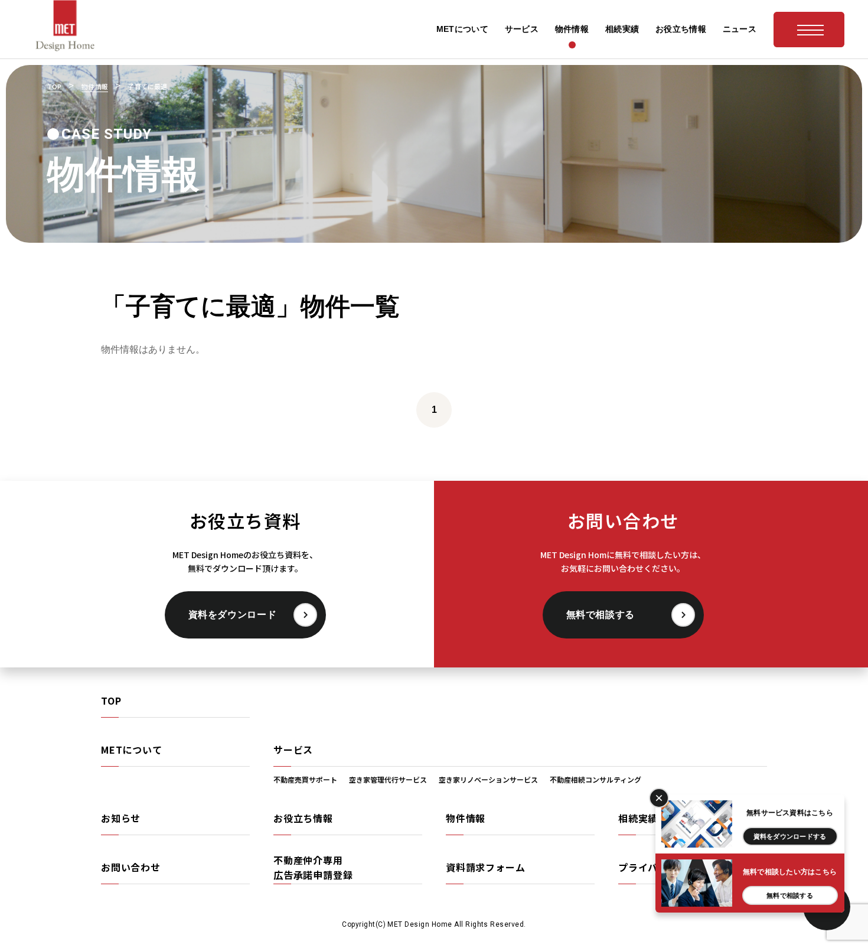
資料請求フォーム (485, 867)
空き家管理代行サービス (388, 779)
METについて (131, 749)
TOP (111, 700)
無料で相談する (600, 615)
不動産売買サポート (305, 779)
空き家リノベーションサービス (488, 779)
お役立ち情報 (303, 818)
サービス (293, 749)
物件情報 (465, 818)
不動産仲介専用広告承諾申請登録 (313, 867)
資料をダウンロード (232, 615)
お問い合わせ (131, 867)
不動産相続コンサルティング (595, 779)
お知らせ (121, 818)
